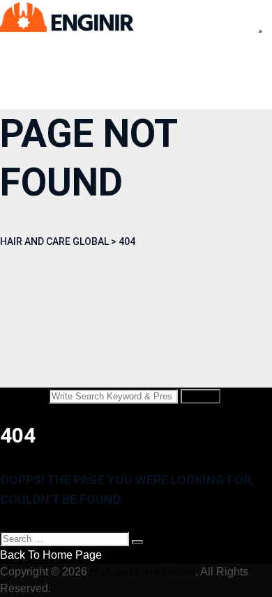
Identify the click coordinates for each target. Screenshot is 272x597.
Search (200, 396)
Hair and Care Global (142, 572)
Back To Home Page (51, 555)
